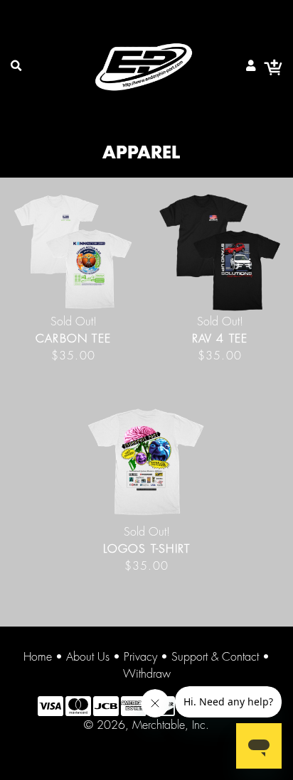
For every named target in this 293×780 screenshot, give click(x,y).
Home (37, 657)
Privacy (140, 657)
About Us (88, 657)
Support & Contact (215, 657)
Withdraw (147, 674)
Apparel (141, 153)
